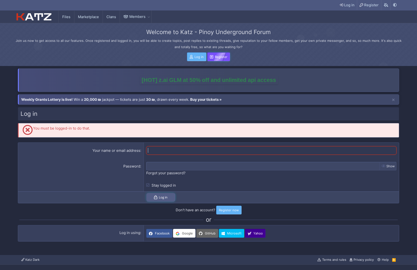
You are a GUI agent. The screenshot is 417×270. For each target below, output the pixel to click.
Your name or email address (116, 150)
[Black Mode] (394, 5)
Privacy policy (364, 260)
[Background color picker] (385, 5)
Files (66, 17)
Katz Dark (32, 260)
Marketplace (88, 17)
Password (131, 166)
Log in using (129, 232)
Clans (111, 17)
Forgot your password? (166, 173)
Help (385, 260)
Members (137, 16)
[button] (148, 16)
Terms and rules (334, 260)
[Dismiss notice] (393, 100)
